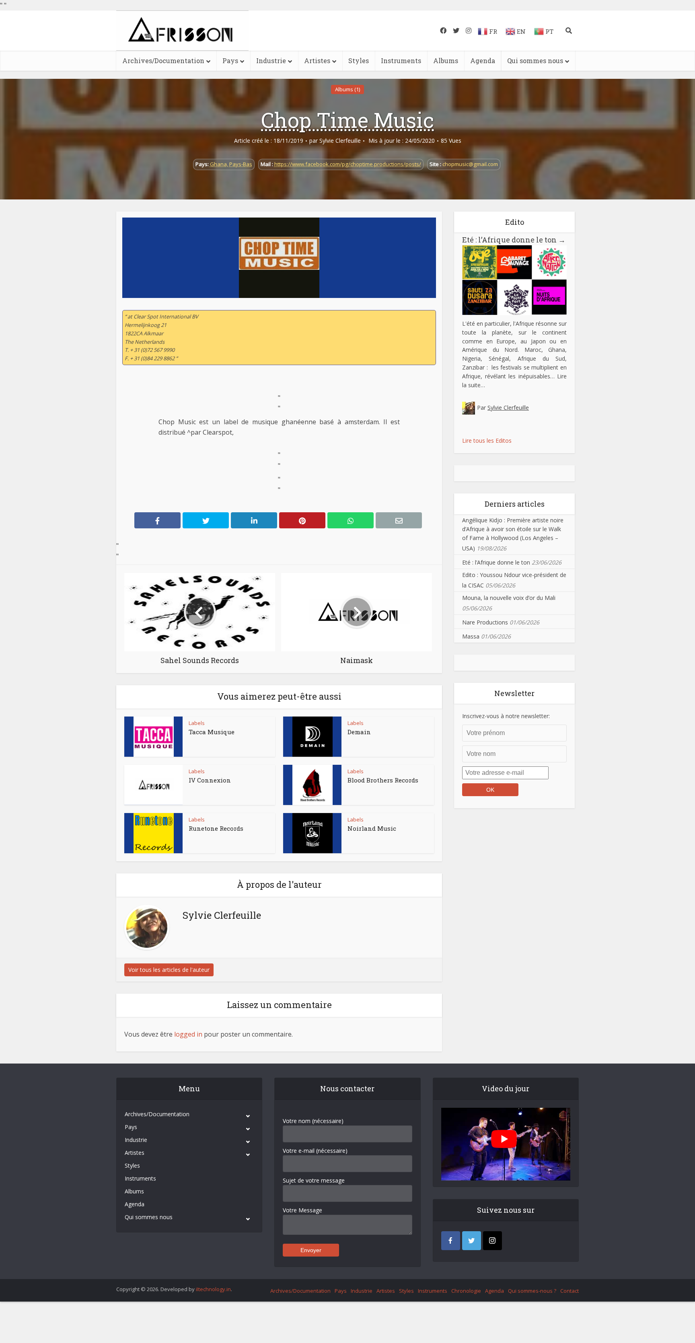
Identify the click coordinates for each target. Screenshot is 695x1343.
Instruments (401, 60)
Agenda (482, 60)
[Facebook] (450, 1240)
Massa (470, 636)
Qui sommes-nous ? (532, 1290)
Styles (358, 60)
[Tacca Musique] (154, 737)
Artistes (317, 60)
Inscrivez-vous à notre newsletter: (506, 716)
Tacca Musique (211, 732)
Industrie (271, 60)
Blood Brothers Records (383, 780)
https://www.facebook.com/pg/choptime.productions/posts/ (347, 164)
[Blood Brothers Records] (312, 785)
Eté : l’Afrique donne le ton (513, 239)
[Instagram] (492, 1240)
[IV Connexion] (153, 785)
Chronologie (466, 1290)
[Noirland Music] (312, 833)
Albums (445, 60)
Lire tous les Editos (487, 440)
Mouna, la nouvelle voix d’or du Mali (508, 598)
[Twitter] (471, 1240)
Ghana (218, 164)
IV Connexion (210, 780)
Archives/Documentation (163, 60)
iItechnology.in (213, 1289)
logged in (188, 1034)
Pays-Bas (240, 164)
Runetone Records (216, 828)
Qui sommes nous (535, 60)
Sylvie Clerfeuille (340, 140)
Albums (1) (347, 89)
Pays (230, 60)
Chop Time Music (347, 119)
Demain (359, 732)
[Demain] (312, 737)
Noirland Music (372, 828)
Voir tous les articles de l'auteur (169, 969)
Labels (197, 723)
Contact (569, 1290)
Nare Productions (485, 622)
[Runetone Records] (154, 833)
